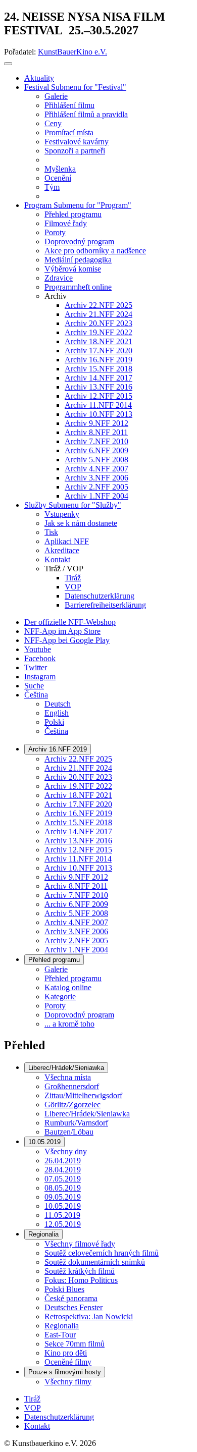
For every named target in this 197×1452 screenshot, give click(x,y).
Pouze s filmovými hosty (64, 1372)
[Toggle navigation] (8, 63)
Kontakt (37, 1426)
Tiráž (32, 1398)
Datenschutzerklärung (59, 1417)
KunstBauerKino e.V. (72, 51)
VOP (32, 1408)
